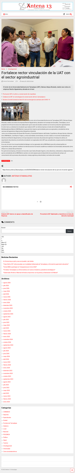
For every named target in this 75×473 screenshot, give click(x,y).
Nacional (5, 431)
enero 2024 (6, 367)
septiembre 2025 (8, 314)
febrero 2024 (7, 365)
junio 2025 (6, 322)
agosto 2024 (7, 348)
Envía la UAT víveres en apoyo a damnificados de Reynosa (17, 215)
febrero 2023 (7, 399)
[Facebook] (64, 14)
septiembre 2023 (8, 379)
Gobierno (6, 426)
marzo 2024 (6, 362)
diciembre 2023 (7, 370)
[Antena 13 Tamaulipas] (37, 10)
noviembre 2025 (8, 308)
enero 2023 (6, 401)
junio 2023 (6, 387)
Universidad (6, 448)
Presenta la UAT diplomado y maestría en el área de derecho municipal (57, 215)
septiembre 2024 (8, 345)
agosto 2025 (7, 316)
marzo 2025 (6, 331)
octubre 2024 (7, 342)
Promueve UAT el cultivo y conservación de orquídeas (19, 94)
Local (4, 429)
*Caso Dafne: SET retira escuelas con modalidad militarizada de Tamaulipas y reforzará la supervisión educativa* (36, 264)
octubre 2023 (7, 376)
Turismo (5, 443)
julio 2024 (6, 350)
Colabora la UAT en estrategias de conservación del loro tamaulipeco (24, 97)
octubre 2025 (7, 311)
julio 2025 (6, 319)
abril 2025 (6, 328)
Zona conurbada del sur (10, 451)
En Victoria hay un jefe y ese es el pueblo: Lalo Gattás (18, 261)
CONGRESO (6, 412)
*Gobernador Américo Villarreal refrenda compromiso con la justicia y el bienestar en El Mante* (30, 272)
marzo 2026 (6, 297)
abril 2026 (6, 294)
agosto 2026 (7, 282)
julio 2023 (6, 384)
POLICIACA (6, 434)
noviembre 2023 (8, 373)
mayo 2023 (6, 390)
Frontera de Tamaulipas (10, 423)
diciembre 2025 (7, 305)
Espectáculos (7, 417)
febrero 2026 (7, 299)
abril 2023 (6, 393)
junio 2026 (6, 288)
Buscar (3, 227)
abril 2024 (6, 359)
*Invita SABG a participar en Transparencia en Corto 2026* (20, 267)
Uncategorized (7, 446)
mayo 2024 (6, 356)
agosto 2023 (7, 382)
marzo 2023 (6, 396)
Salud (5, 440)
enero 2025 (6, 336)
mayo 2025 (6, 325)
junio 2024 (6, 353)
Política (5, 437)
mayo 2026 (6, 291)
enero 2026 (6, 302)
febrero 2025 (7, 333)
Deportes (6, 414)
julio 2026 (6, 285)
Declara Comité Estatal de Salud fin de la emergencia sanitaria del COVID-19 (26, 99)
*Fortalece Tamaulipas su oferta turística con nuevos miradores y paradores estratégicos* (29, 270)
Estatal (5, 420)
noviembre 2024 (8, 339)
